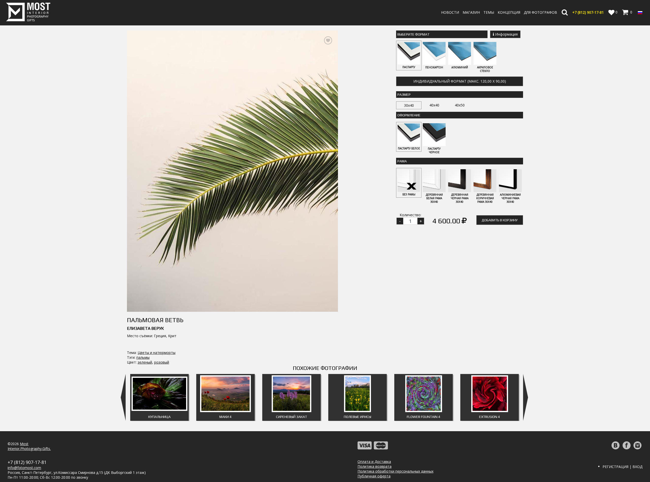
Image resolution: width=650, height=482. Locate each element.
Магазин (471, 12)
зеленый (145, 362)
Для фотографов (540, 12)
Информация (506, 34)
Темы (488, 12)
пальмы (143, 357)
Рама (402, 161)
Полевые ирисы (357, 417)
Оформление (408, 115)
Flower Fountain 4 (423, 417)
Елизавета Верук (145, 328)
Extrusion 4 (489, 417)
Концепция (509, 12)
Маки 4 (225, 417)
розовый (161, 362)
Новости (450, 12)
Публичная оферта (374, 476)
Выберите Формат (413, 34)
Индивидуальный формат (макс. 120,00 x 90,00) (459, 81)
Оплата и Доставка (374, 461)
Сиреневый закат (291, 417)
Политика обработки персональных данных (395, 471)
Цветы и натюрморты (156, 352)
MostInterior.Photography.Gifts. (29, 446)
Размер (404, 94)
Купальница (159, 417)
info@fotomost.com (24, 467)
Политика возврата (375, 466)
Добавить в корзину (500, 220)
